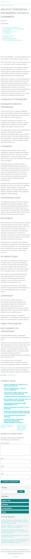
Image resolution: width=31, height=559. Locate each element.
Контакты (15, 556)
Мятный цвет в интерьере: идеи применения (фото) (15, 404)
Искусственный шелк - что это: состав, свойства (15, 389)
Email (3, 466)
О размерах (7, 30)
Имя (2, 458)
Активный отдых (9, 36)
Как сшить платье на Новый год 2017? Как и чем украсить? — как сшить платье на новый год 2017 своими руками (14, 521)
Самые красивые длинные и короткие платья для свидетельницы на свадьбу (13, 421)
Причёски (5, 504)
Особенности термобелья (11, 27)
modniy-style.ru (11, 375)
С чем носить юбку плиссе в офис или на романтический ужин (16, 393)
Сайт (2, 473)
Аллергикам (7, 37)
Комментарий (5, 443)
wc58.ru (11, 549)
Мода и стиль (6, 500)
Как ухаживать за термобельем (13, 40)
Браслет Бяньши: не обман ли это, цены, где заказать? (16, 385)
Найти (21, 491)
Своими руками (7, 508)
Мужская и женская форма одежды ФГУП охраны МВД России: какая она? (17, 412)
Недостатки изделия (10, 38)
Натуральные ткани (10, 31)
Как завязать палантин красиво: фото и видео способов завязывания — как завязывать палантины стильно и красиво (15, 541)
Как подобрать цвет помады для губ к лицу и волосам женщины (17, 400)
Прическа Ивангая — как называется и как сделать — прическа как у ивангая (14, 526)
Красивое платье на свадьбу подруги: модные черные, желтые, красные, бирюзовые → (22, 427)
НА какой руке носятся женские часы (17, 396)
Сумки (4, 512)
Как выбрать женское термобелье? (14, 29)
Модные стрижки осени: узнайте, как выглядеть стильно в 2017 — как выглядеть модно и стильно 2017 (14, 531)
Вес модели (7, 33)
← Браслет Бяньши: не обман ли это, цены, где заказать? (7, 426)
